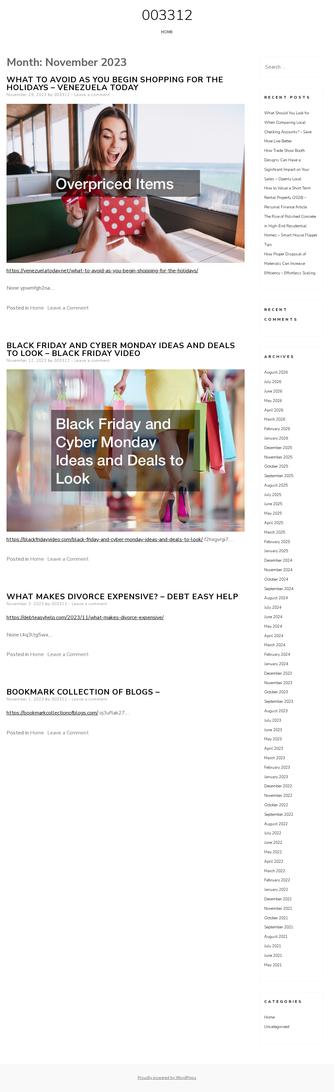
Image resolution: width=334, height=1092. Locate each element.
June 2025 (273, 503)
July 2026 (272, 381)
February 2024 (277, 654)
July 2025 (272, 494)
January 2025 (276, 551)
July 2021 (272, 946)
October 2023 (276, 692)
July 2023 (272, 720)
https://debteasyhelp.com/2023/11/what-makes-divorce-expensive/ (85, 617)
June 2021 (273, 955)
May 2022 (273, 852)
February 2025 (277, 541)
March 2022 (274, 871)
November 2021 (278, 908)
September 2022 (278, 814)
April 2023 (273, 748)
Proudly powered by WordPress (167, 1077)
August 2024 (276, 598)
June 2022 (273, 842)
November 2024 (278, 569)
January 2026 (276, 438)
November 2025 (278, 457)
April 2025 (273, 522)
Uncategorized (276, 1026)
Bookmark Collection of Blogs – (83, 692)
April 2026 (273, 410)
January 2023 (276, 776)
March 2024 (274, 645)
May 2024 (273, 626)
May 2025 (273, 513)
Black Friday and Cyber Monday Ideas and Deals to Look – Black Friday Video (121, 349)
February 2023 (277, 767)
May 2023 (273, 739)
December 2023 (278, 673)
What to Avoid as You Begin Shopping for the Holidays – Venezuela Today (115, 83)
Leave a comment (92, 94)
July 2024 (272, 607)
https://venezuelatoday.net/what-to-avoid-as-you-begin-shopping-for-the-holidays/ (102, 270)
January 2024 (276, 663)
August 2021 (276, 936)
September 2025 (278, 475)
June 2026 (273, 391)
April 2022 (273, 861)
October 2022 (276, 805)
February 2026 (277, 428)
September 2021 (278, 927)
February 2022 (277, 880)
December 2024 (278, 560)
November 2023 (278, 682)
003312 (167, 15)
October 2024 (276, 579)
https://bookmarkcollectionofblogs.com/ (52, 712)
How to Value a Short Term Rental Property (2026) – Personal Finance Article (287, 197)
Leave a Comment (68, 308)
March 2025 (274, 532)
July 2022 (272, 833)
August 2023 (276, 711)
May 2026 (273, 400)
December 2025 (278, 447)
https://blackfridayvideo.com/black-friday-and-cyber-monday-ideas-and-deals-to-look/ (105, 539)
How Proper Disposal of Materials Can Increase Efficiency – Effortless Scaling (289, 263)
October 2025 (276, 466)
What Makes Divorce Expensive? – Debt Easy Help (122, 596)
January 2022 (276, 889)
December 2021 (278, 899)
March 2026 (274, 419)
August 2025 (276, 485)
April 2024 (273, 635)
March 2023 (274, 758)
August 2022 (276, 824)
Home (167, 32)
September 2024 (278, 588)
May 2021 (273, 965)
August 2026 (276, 372)
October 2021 (276, 918)
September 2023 (278, 701)
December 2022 (278, 786)
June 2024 (273, 616)
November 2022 (278, 795)
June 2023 (273, 729)
